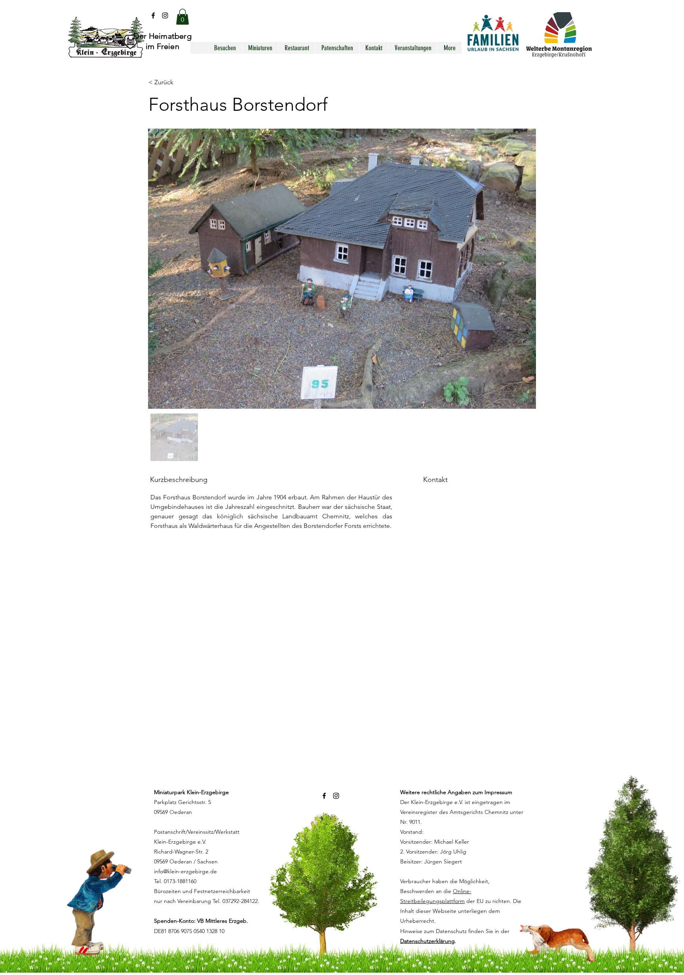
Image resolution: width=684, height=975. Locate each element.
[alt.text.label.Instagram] (165, 15)
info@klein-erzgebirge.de (185, 871)
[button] (182, 17)
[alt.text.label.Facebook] (153, 15)
